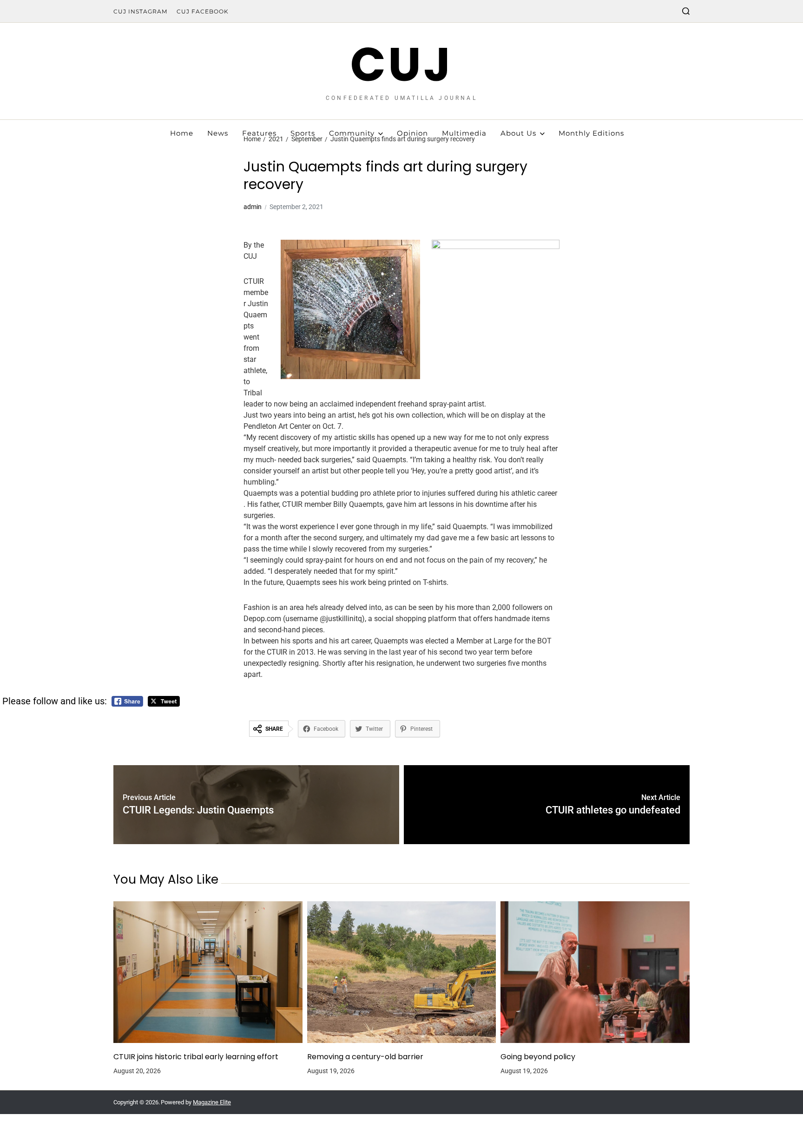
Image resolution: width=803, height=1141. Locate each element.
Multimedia (464, 133)
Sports (302, 133)
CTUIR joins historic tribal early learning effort (195, 1057)
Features (259, 133)
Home (181, 133)
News (217, 133)
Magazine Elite (212, 1102)
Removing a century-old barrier (365, 1057)
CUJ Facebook (203, 11)
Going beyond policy (537, 1057)
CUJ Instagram (140, 11)
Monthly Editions (591, 133)
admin (253, 206)
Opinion (412, 133)
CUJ (401, 64)
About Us (518, 133)
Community (352, 133)
